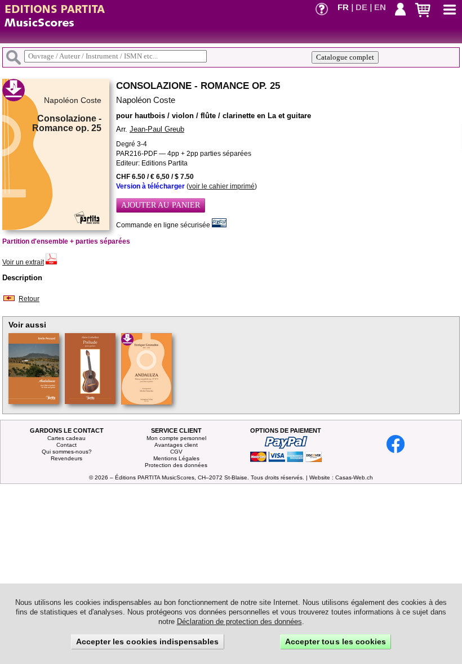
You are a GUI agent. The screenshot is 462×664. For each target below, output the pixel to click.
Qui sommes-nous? (67, 451)
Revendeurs (66, 458)
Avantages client (176, 445)
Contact (66, 445)
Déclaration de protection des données (239, 621)
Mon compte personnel (176, 438)
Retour (29, 299)
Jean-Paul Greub (157, 129)
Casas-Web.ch (354, 477)
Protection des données (176, 465)
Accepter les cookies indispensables (147, 641)
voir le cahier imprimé (222, 186)
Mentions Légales (176, 458)
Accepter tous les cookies (335, 641)
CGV (176, 451)
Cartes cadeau (66, 438)
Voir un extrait (23, 262)
